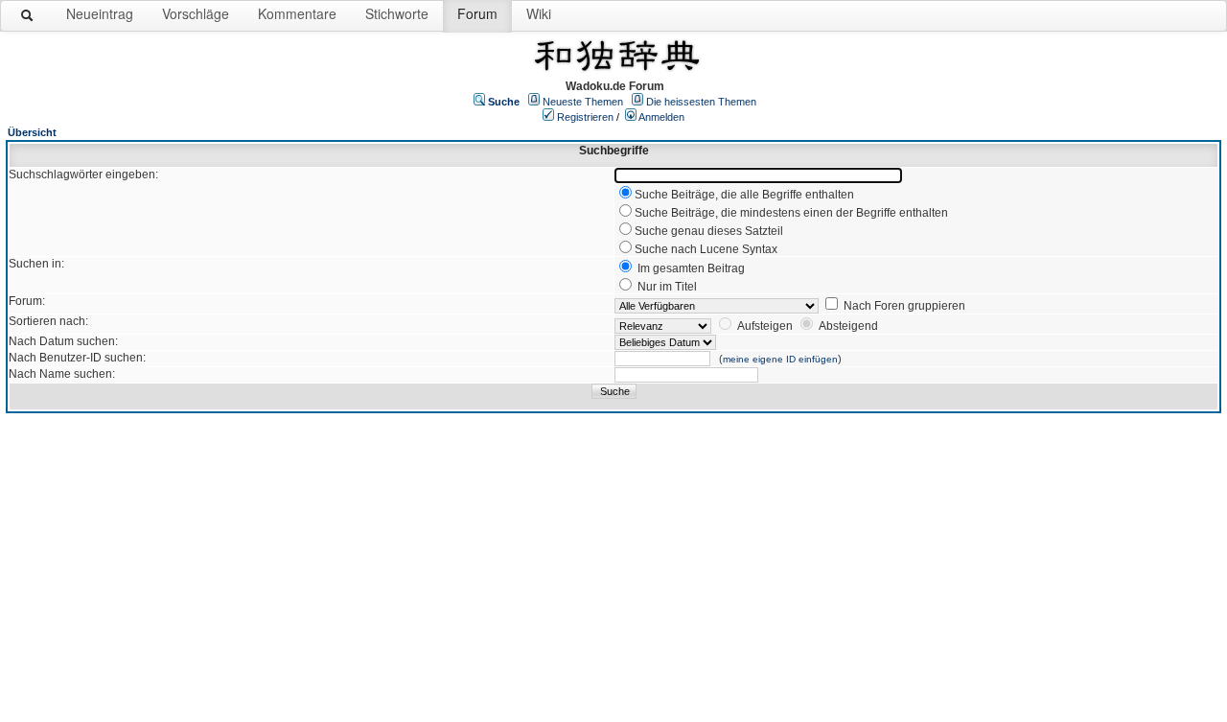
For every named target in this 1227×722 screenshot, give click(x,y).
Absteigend (848, 326)
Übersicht (32, 132)
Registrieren (585, 117)
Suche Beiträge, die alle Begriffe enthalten (744, 194)
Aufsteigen (765, 326)
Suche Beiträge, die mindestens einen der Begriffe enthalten (791, 213)
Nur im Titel (667, 286)
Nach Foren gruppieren (904, 306)
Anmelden (661, 117)
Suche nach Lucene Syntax (706, 249)
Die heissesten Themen (701, 101)
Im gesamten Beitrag (691, 268)
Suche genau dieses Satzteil (709, 231)
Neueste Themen (583, 101)
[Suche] (28, 19)
